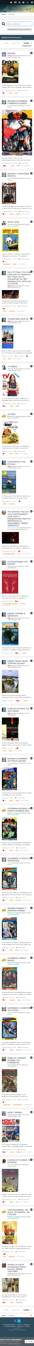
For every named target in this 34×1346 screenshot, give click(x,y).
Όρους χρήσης (13, 1343)
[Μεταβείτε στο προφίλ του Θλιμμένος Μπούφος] (4, 223)
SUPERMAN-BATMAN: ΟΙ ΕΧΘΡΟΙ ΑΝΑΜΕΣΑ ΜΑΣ (18, 809)
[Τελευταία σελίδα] (31, 43)
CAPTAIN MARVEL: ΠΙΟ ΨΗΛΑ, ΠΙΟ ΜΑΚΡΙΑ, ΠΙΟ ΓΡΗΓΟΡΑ (18, 1212)
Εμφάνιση (26, 1324)
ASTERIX (11, 414)
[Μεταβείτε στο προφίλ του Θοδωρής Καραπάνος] (4, 513)
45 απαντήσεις (21, 1251)
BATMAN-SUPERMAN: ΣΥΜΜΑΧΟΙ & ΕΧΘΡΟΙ (17, 102)
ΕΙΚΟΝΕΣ (11, 53)
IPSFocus (12, 1324)
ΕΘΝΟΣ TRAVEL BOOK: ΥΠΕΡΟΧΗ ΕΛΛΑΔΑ (17, 662)
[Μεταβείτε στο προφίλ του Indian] (4, 273)
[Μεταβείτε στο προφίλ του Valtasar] (4, 54)
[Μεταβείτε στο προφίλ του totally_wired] (4, 1059)
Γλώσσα (19, 1324)
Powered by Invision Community (17, 1329)
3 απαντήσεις (23, 306)
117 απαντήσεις (24, 1099)
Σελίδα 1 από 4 (16, 43)
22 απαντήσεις (24, 163)
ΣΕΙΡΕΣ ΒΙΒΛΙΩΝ (11, 568)
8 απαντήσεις (24, 90)
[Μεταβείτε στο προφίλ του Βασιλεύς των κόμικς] (4, 415)
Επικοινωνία (20, 1326)
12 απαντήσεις (21, 848)
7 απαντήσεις (21, 897)
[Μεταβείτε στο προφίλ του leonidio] (4, 102)
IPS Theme (5, 1324)
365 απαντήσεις (20, 451)
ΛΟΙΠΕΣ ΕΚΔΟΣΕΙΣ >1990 (13, 57)
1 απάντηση (20, 356)
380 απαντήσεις (25, 1199)
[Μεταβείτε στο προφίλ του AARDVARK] (4, 1265)
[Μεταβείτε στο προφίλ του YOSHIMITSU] (4, 1161)
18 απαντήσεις (24, 211)
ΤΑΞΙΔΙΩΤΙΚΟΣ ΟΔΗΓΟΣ (17, 319)
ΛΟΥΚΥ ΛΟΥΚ (13, 222)
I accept (30, 1341)
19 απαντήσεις (22, 997)
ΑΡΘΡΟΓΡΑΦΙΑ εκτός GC (13, 287)
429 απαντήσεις (25, 259)
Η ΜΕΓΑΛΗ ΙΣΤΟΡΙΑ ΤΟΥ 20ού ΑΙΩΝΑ (18, 710)
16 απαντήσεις (20, 798)
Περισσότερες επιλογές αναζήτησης (20, 29)
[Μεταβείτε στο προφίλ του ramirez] (4, 367)
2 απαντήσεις (21, 1300)
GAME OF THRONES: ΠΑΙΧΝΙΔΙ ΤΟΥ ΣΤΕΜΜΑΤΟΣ (16, 1060)
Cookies (27, 1326)
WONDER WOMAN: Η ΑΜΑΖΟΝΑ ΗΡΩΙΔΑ (16, 909)
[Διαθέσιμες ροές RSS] (31, 1315)
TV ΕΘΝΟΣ (12, 366)
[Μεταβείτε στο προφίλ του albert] (4, 563)
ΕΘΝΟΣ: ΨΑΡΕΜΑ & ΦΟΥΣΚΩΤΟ (16, 614)
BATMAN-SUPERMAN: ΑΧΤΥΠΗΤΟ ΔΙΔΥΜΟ (17, 760)
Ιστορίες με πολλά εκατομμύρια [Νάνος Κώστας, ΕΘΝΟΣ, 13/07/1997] (16, 1268)
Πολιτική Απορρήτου (10, 1326)
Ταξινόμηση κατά (26, 45)
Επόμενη (26, 43)
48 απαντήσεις (24, 1047)
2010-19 (9, 107)
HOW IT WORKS (14, 1112)
